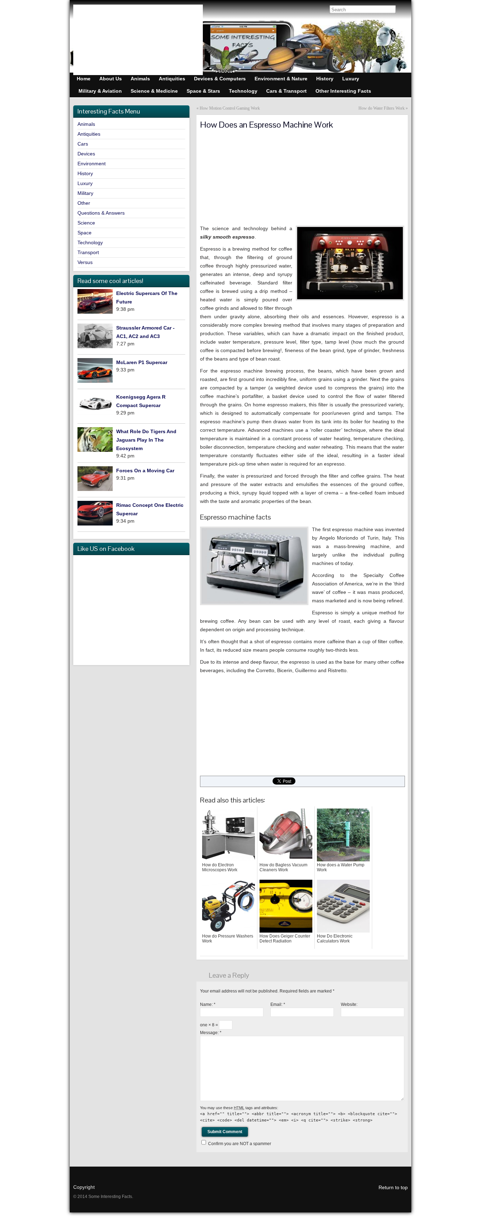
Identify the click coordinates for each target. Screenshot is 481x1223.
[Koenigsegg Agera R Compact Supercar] (95, 406)
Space (84, 232)
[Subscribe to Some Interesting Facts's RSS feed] (79, 10)
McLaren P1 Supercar (141, 362)
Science (86, 223)
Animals (86, 124)
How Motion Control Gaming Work (230, 108)
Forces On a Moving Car (145, 470)
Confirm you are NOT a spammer (239, 1143)
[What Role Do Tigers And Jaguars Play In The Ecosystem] (95, 440)
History (85, 173)
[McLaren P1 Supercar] (95, 371)
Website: (349, 1004)
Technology (90, 242)
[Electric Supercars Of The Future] (95, 302)
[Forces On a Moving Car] (95, 479)
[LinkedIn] (138, 10)
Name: (207, 1004)
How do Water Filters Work (381, 108)
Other (83, 203)
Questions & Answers (101, 213)
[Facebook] (93, 10)
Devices (86, 153)
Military (85, 193)
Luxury (85, 183)
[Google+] (108, 10)
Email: (277, 1004)
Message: (210, 1032)
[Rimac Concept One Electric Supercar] (95, 514)
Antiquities (88, 134)
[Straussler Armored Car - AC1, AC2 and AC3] (95, 337)
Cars (82, 144)
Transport (88, 252)
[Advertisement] (253, 174)
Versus (85, 262)
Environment (91, 163)
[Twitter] (123, 10)
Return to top (393, 1187)
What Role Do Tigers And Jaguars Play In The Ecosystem (146, 440)
